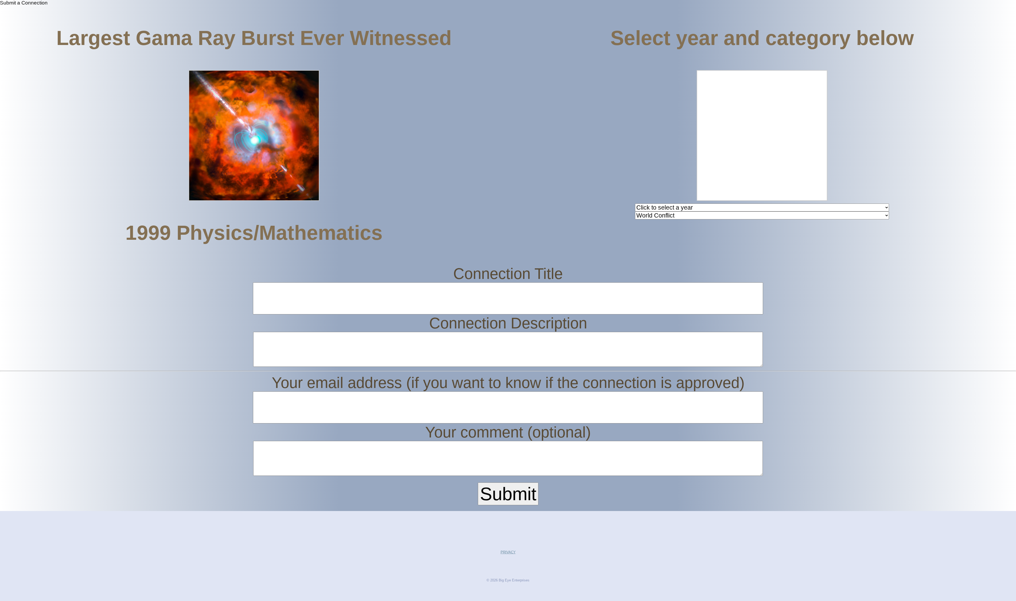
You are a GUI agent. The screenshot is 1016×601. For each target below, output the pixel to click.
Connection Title (508, 273)
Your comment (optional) (508, 432)
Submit (508, 493)
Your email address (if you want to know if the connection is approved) (508, 382)
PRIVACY (508, 552)
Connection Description (508, 323)
